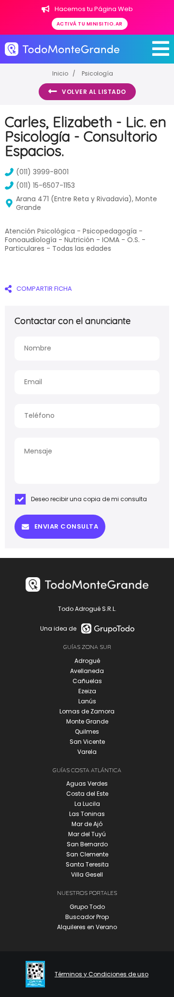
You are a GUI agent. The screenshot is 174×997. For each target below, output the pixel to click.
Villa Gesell (87, 874)
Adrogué (87, 661)
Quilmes (87, 731)
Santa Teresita (87, 864)
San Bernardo (87, 844)
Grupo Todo (87, 907)
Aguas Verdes (87, 783)
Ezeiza (87, 691)
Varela (87, 752)
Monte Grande (87, 721)
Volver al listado (94, 92)
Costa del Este (87, 794)
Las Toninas (87, 814)
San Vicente (87, 742)
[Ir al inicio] (62, 49)
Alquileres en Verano (87, 927)
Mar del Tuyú (87, 834)
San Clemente (87, 854)
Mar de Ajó (87, 824)
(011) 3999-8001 (42, 172)
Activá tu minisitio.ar (90, 23)
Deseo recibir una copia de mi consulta (89, 499)
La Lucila (87, 804)
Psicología (97, 73)
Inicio (60, 73)
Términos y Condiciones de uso (101, 974)
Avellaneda (87, 671)
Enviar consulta (66, 526)
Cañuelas (87, 681)
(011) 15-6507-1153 (45, 185)
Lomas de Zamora (87, 711)
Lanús (87, 701)
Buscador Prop (87, 917)
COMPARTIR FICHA (44, 288)
